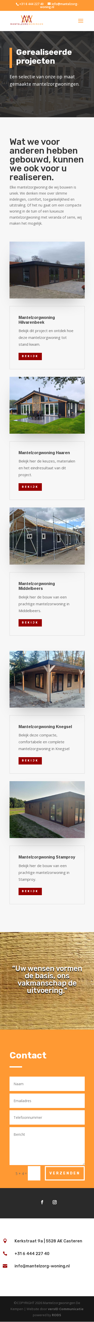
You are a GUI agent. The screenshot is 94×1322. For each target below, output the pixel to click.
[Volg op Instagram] (55, 1202)
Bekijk (30, 356)
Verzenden (64, 1173)
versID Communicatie (65, 1309)
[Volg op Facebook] (42, 1202)
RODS (56, 1315)
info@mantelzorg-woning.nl (42, 1266)
